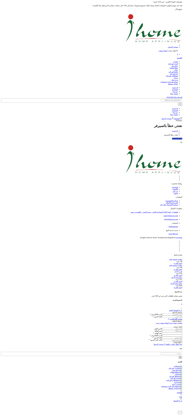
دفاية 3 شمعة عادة (175, 265)
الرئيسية (175, 87)
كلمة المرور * (157, 317)
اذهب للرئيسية (177, 138)
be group (179, 237)
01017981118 (173, 234)
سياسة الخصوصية (171, 201)
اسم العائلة (158, 331)
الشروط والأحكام (172, 203)
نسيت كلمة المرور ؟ (175, 319)
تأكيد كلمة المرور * (155, 340)
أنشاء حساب (162, 51)
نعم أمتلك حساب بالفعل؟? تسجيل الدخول (167, 344)
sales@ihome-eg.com (171, 216)
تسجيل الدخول (173, 47)
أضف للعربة (178, 263)
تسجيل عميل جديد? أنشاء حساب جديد (169, 323)
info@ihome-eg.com (171, 219)
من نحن (175, 191)
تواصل (175, 193)
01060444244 (173, 227)
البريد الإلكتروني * (156, 314)
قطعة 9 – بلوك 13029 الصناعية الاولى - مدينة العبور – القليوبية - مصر (154, 212)
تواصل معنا (174, 94)
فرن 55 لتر (178, 271)
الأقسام (175, 189)
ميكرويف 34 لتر (176, 277)
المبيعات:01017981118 (174, 97)
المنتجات (175, 89)
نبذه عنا (175, 92)
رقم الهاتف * (157, 333)
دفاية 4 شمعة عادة (175, 259)
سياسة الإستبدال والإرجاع (169, 205)
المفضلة (177, 118)
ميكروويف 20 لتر (176, 283)
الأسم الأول (158, 329)
